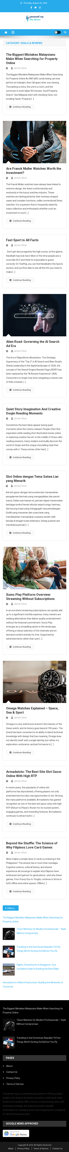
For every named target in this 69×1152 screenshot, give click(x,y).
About (9, 1066)
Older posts (13, 908)
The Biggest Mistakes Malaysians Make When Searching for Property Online (32, 59)
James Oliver (20, 68)
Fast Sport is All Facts (22, 240)
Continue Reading (22, 107)
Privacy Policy (13, 1078)
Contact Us (11, 1072)
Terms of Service (15, 1084)
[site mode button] (57, 32)
